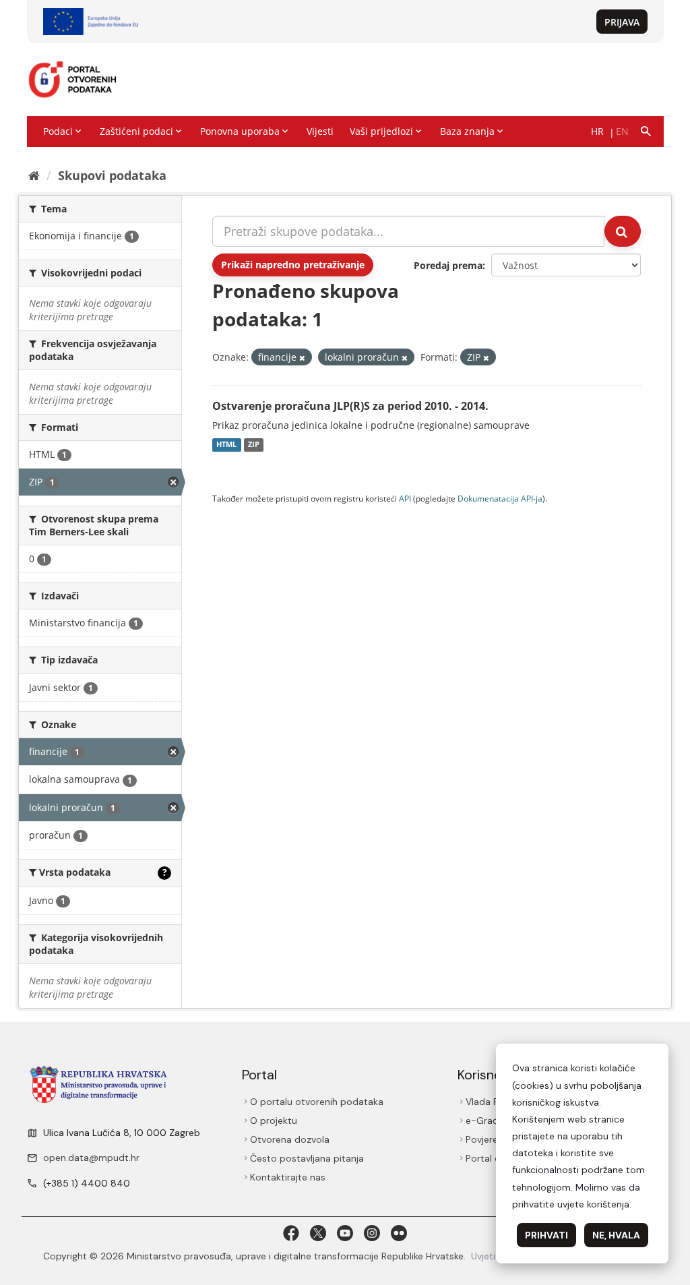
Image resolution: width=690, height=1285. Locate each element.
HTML (226, 445)
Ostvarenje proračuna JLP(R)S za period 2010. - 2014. (350, 405)
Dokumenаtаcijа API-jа (500, 498)
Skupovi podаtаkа (112, 175)
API (405, 498)
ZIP (253, 445)
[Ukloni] (302, 358)
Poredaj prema (448, 265)
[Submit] (622, 231)
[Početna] (34, 175)
